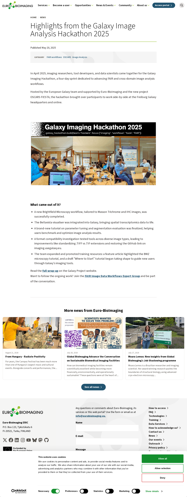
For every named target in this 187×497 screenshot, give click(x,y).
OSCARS (67, 57)
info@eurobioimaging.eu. (91, 416)
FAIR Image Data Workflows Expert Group (112, 276)
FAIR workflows (54, 57)
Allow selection (163, 468)
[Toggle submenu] (49, 5)
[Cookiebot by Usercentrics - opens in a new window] (19, 491)
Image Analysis (79, 57)
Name (79, 422)
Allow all (162, 458)
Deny (162, 478)
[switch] (84, 491)
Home (33, 17)
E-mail (79, 436)
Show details (152, 491)
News (43, 17)
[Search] (181, 5)
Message (81, 449)
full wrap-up (50, 271)
